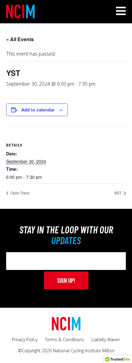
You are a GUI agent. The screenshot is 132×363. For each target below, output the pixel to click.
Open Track (19, 192)
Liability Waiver (105, 339)
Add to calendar (38, 110)
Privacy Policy (24, 339)
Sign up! (66, 280)
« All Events (20, 39)
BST (118, 192)
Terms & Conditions (64, 339)
